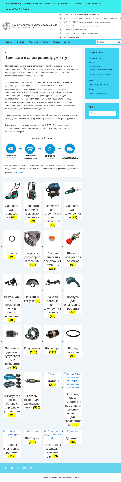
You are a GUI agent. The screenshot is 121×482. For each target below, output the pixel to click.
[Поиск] (119, 42)
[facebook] (6, 468)
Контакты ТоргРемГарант (17, 9)
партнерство (18, 172)
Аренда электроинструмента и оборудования (47, 3)
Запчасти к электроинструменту (100, 70)
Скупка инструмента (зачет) (98, 85)
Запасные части (18, 53)
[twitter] (30, 468)
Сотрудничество (13, 3)
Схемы (67, 42)
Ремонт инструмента (38, 42)
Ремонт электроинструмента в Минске (34, 25)
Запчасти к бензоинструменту (99, 74)
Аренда (56, 42)
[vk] (18, 468)
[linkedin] (24, 468)
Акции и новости (93, 3)
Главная (8, 42)
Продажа (20, 42)
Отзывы (77, 3)
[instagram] (12, 468)
